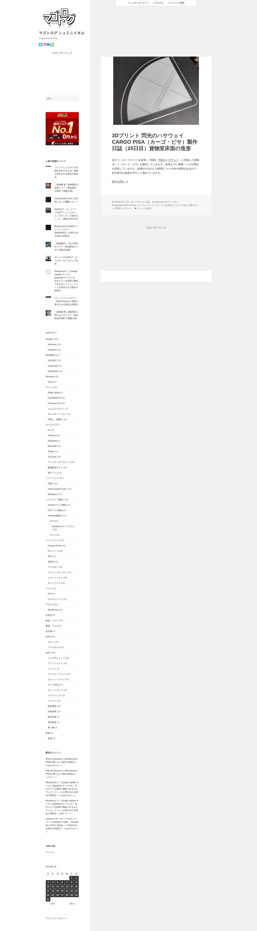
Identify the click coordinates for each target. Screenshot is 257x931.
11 (53, 886)
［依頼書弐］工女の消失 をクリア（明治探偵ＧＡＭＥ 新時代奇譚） (66, 246)
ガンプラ (151, 205)
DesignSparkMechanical (124, 205)
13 (62, 886)
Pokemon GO (54, 403)
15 (71, 886)
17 (48, 891)
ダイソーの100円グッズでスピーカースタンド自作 (66, 260)
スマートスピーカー (57, 572)
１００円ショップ (56, 658)
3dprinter (159, 201)
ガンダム (141, 205)
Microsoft (52, 446)
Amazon (52, 435)
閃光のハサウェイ (168, 160)
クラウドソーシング (57, 674)
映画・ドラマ (52, 620)
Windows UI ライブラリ (63, 526)
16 (76, 886)
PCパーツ (52, 551)
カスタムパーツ (55, 599)
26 (57, 895)
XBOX (51, 562)
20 (62, 891)
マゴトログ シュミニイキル (62, 32)
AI (49, 430)
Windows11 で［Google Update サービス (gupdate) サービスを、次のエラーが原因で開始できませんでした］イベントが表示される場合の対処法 (66, 281)
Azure (50, 382)
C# (51, 521)
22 (71, 891)
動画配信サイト (55, 467)
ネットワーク (54, 583)
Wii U (50, 556)
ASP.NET (52, 360)
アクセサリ (53, 567)
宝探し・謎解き (55, 419)
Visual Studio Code (57, 489)
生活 (48, 653)
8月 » (72, 904)
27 (62, 895)
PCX (50, 594)
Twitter (51, 451)
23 (76, 891)
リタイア (52, 701)
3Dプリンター (171, 201)
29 (71, 895)
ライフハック (54, 695)
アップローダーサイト (58, 462)
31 (48, 899)
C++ (52, 535)
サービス (50, 425)
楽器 (50, 738)
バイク (49, 588)
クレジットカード (56, 679)
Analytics (52, 350)
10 (48, 886)
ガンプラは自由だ (165, 205)
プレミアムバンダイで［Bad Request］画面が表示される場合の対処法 (66, 301)
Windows (50, 376)
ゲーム (49, 387)
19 (57, 891)
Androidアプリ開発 (57, 505)
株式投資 (52, 717)
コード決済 (53, 685)
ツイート (50, 852)
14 (67, 886)
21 (67, 891)
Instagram (52, 441)
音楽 (48, 733)
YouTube (52, 457)
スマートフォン (55, 578)
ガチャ (51, 642)
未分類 (49, 631)
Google (49, 339)
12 (57, 886)
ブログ (49, 604)
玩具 (48, 636)
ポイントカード (55, 690)
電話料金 (52, 722)
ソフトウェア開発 (54, 499)
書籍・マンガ (52, 626)
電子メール (53, 473)
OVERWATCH (55, 398)
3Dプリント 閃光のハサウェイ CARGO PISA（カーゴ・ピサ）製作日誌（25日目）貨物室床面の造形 (155, 142)
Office (50, 483)
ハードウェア (52, 540)
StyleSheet (53, 371)
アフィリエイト (55, 663)
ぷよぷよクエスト (56, 409)
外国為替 (52, 711)
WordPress (53, 610)
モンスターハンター (57, 414)
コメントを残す (144, 208)
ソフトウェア (52, 478)
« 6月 (52, 904)
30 (76, 895)
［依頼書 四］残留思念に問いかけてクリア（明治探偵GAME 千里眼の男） (66, 315)
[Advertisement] (62, 75)
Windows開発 (54, 516)
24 (48, 895)
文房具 (49, 615)
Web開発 (50, 355)
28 (67, 895)
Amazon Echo (54, 545)
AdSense (52, 344)
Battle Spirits (54, 392)
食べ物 (51, 727)
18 (53, 891)
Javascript (52, 366)
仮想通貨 (52, 706)
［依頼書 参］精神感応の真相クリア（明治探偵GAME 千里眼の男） (66, 187)
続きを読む (120, 181)
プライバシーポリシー (56, 918)
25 (53, 895)
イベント (52, 669)
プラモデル (53, 647)
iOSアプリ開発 (55, 510)
